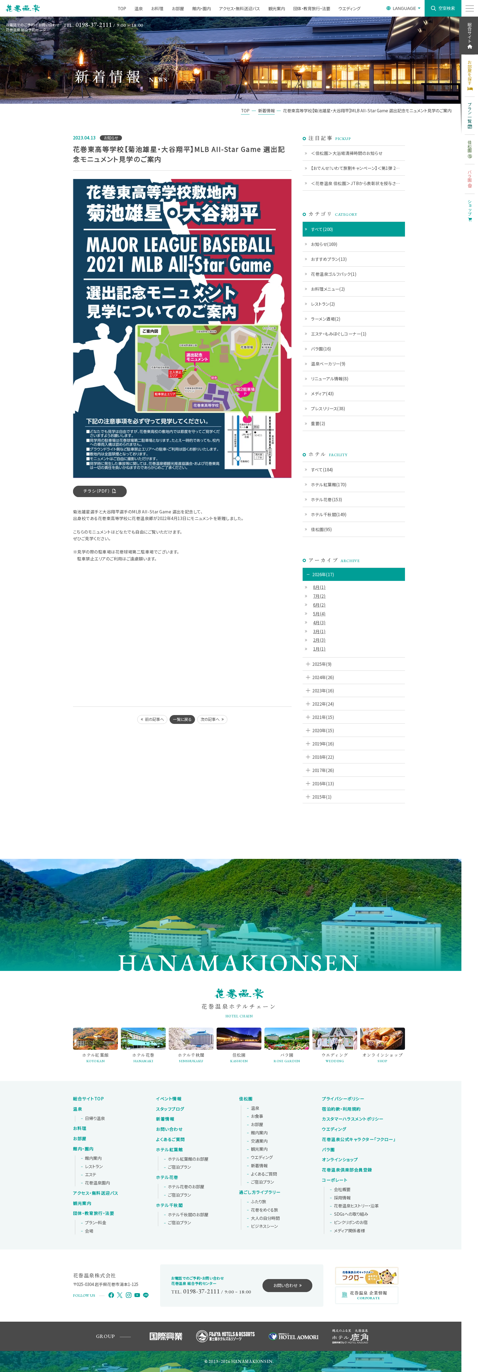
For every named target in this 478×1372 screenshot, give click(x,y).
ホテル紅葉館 (169, 1149)
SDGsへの (351, 1214)
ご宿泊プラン (179, 1167)
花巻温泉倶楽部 (347, 1170)
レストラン (94, 1166)
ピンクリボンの (351, 1222)
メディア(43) (322, 393)
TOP (122, 8)
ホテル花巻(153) (326, 499)
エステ (90, 1174)
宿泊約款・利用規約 (341, 1109)
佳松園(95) (321, 529)
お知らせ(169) (324, 244)
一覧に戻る (182, 719)
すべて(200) (322, 229)
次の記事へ (210, 719)
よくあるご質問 (170, 1139)
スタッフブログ (170, 1109)
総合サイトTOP (88, 1098)
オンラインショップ (340, 1159)
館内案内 (93, 1158)
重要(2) (318, 423)
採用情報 (342, 1197)
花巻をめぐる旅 (264, 1210)
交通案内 (259, 1141)
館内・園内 (201, 8)
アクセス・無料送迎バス (239, 8)
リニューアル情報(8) (330, 378)
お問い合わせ (169, 1129)
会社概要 (342, 1189)
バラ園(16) (321, 348)
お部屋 (178, 8)
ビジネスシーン (264, 1226)
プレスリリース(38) (328, 408)
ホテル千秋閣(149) (329, 514)
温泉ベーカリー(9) (328, 363)
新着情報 (165, 1119)
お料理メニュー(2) (328, 289)
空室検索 (446, 8)
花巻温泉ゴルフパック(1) (334, 274)
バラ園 (328, 1149)
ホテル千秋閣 (169, 1205)
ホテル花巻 (167, 1177)
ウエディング (349, 8)
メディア (349, 1230)
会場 (89, 1231)
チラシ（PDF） (97, 491)
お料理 (157, 8)
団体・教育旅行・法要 (311, 8)
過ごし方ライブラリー (259, 1192)
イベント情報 (168, 1098)
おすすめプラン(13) (329, 259)
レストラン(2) (323, 304)
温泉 (138, 8)
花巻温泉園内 (97, 1183)
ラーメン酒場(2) (326, 319)
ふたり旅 (258, 1201)
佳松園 (246, 1098)
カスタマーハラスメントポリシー (353, 1119)
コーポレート (334, 1180)
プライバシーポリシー (343, 1098)
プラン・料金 (95, 1222)
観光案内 (276, 8)
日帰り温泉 (95, 1118)
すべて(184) (322, 469)
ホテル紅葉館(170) (329, 484)
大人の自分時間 (265, 1218)
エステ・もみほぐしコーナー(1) (339, 334)
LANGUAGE (404, 8)
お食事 (257, 1116)
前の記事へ (154, 719)
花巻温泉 (359, 1139)
